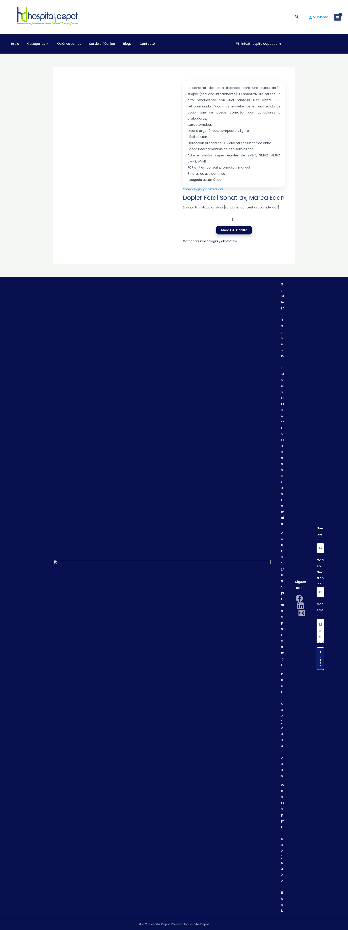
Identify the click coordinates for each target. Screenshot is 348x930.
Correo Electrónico (320, 572)
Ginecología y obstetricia (203, 189)
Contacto (147, 43)
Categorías (36, 43)
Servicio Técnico (102, 43)
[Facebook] (299, 598)
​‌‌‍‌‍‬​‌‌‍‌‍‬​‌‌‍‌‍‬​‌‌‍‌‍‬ (203, 43)
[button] (297, 17)
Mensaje (320, 610)
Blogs (127, 43)
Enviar (320, 659)
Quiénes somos (69, 43)
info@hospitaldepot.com (261, 43)
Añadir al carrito (234, 230)
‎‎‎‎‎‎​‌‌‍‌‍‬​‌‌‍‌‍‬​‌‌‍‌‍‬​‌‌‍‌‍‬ (195, 43)
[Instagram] (301, 613)
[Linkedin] (300, 605)
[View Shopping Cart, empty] (337, 17)
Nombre (320, 534)
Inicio (15, 43)
